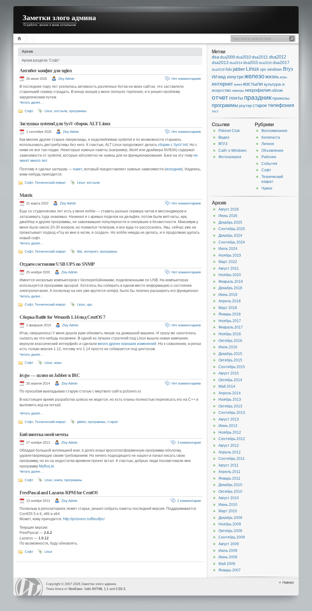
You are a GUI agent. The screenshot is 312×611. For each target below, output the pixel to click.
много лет (38, 160)
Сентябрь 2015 (231, 367)
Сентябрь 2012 (231, 439)
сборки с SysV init (173, 145)
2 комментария (189, 501)
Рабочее (268, 157)
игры (58, 362)
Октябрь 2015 (230, 360)
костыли (60, 111)
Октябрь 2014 (230, 380)
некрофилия (258, 90)
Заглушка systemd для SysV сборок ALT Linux (65, 123)
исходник (174, 169)
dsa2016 (265, 63)
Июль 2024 (227, 249)
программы (78, 111)
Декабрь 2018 (230, 288)
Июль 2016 (227, 347)
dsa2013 (220, 62)
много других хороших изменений (127, 344)
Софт (29, 111)
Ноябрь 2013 (229, 399)
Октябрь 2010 (230, 491)
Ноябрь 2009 (229, 524)
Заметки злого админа (59, 18)
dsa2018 (218, 69)
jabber (81, 422)
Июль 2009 (227, 551)
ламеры (238, 90)
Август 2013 (228, 419)
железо (254, 76)
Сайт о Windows (232, 150)
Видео (223, 137)
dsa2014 (235, 63)
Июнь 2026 (227, 216)
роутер (245, 106)
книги (58, 480)
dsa (215, 57)
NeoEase (75, 589)
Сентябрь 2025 (231, 229)
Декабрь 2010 (230, 485)
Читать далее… (32, 102)
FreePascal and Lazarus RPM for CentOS (59, 492)
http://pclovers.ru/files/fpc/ (84, 519)
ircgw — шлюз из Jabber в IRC (50, 375)
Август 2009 (228, 544)
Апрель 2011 (229, 472)
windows (274, 69)
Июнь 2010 (227, 505)
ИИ (214, 77)
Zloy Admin (66, 78)
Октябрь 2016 (230, 341)
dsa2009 (227, 57)
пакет (77, 169)
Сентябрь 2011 (231, 458)
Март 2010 (227, 511)
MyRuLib (46, 466)
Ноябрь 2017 (229, 321)
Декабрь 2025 (230, 222)
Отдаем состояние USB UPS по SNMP (57, 264)
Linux (48, 111)
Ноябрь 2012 (229, 432)
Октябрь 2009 (230, 531)
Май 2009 (226, 564)
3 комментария (189, 442)
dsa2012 (277, 57)
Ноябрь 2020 (229, 275)
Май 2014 (226, 386)
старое (112, 422)
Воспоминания (274, 131)
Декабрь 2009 (230, 518)
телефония (281, 105)
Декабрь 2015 (230, 354)
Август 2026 (228, 209)
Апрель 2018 (229, 301)
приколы (280, 98)
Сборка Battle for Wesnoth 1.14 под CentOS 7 (62, 317)
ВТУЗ (222, 144)
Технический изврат (50, 182)
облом (277, 90)
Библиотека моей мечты (44, 434)
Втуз (288, 69)
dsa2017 (281, 62)
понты (236, 98)
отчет (220, 97)
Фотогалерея (229, 157)
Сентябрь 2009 (231, 537)
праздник (257, 97)
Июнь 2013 (227, 426)
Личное (267, 144)
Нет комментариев (186, 78)
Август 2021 (228, 268)
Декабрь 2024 (230, 235)
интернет (91, 251)
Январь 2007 (229, 570)
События (269, 164)
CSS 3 (120, 589)
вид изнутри (230, 76)
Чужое (266, 188)
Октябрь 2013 (230, 406)
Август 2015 (228, 373)
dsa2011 (260, 57)
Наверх (288, 582)
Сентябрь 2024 (231, 242)
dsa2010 (243, 57)
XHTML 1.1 (100, 589)
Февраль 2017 (230, 327)
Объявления (272, 150)
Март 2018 (227, 308)
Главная (20, 38)
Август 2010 (228, 498)
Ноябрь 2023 (229, 255)
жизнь (272, 76)
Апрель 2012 (229, 452)
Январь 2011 (229, 478)
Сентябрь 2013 (231, 412)
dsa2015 (250, 63)
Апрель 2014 (229, 393)
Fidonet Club (229, 131)
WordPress (29, 586)
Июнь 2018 (227, 295)
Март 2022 (227, 262)
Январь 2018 (229, 314)
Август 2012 (228, 445)
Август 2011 (228, 465)
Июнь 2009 (227, 557)
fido (79, 251)
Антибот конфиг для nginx (46, 70)
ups (89, 304)
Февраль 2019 (230, 281)
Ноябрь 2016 (229, 334)
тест (215, 111)
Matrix (26, 195)
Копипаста (270, 137)
